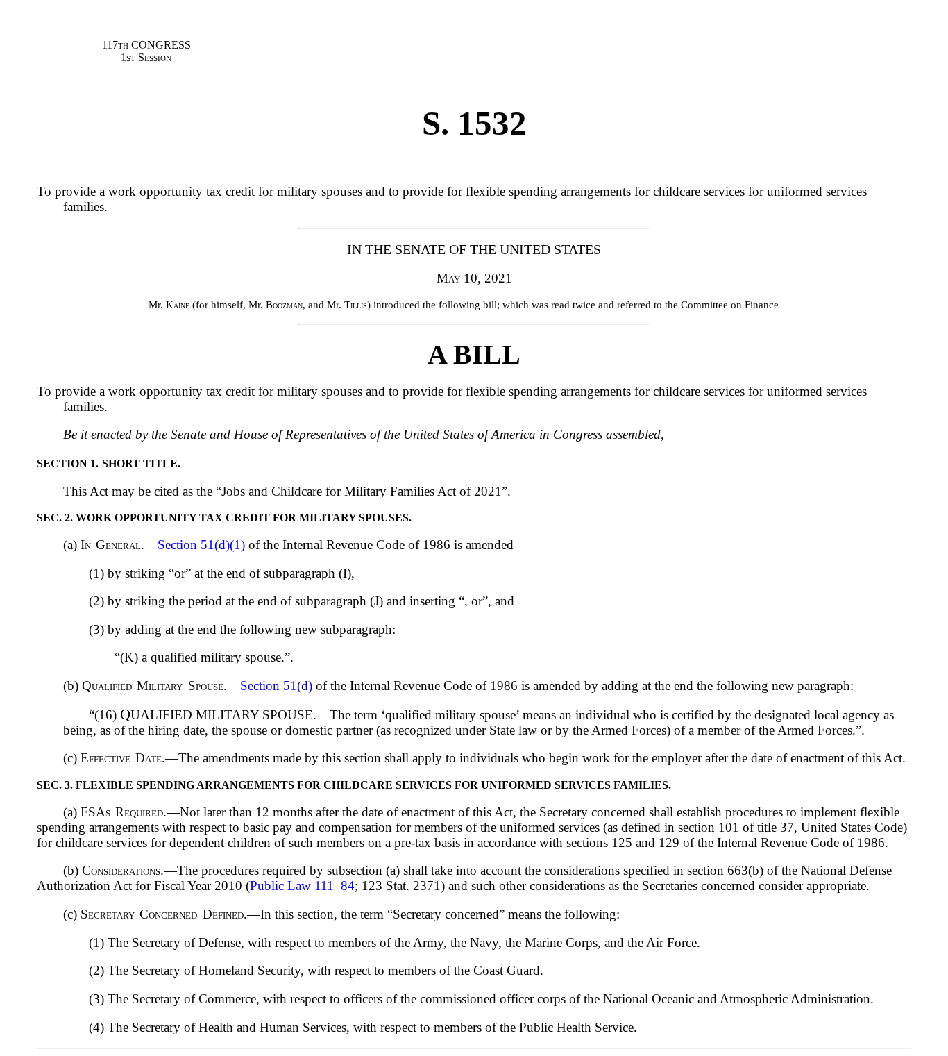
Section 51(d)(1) (201, 544)
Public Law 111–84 (302, 885)
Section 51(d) (276, 685)
